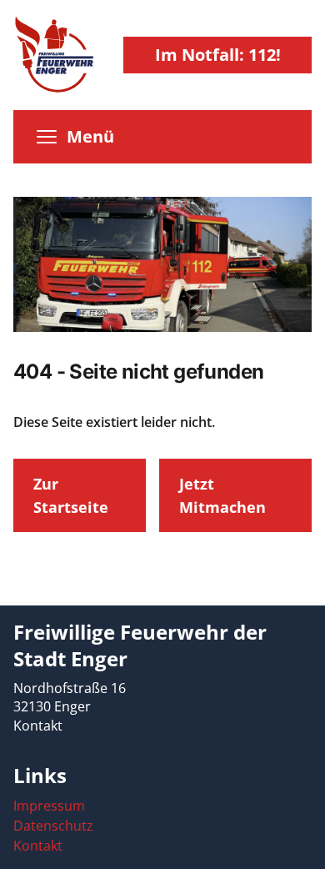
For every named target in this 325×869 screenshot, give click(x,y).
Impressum (49, 805)
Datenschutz (53, 825)
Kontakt (37, 725)
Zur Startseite (70, 495)
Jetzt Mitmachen (222, 495)
